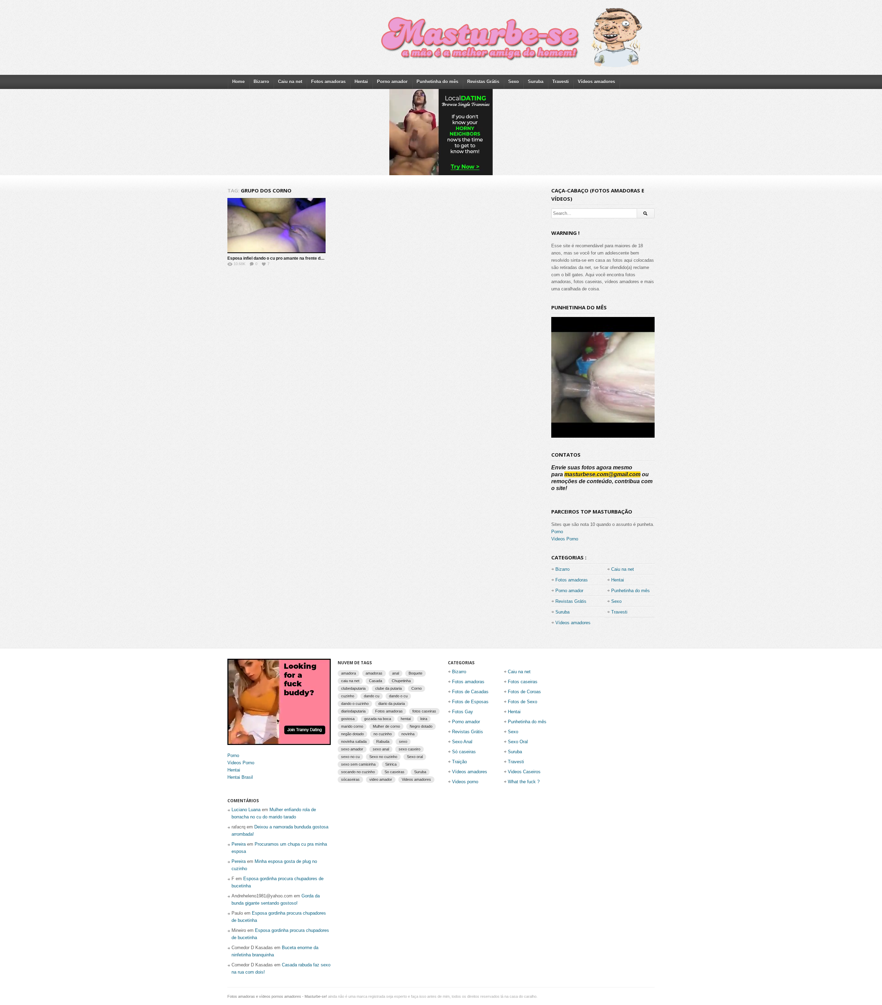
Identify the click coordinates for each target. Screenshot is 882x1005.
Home (238, 81)
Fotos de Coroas (524, 691)
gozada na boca (377, 719)
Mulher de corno (386, 726)
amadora (348, 673)
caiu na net (350, 681)
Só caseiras (464, 751)
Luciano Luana (246, 809)
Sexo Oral (518, 741)
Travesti (560, 81)
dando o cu (398, 696)
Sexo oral (415, 757)
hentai (406, 719)
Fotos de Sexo (522, 701)
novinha (407, 734)
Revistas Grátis (483, 81)
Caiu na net (290, 81)
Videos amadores (416, 779)
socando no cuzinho (358, 772)
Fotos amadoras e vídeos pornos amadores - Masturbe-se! (277, 996)
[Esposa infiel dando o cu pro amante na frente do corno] (276, 225)
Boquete (415, 673)
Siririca (391, 764)
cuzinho (347, 696)
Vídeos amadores (596, 81)
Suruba (535, 81)
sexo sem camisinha (358, 764)
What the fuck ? (524, 781)
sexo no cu (350, 757)
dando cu (371, 696)
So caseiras (394, 772)
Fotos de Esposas (470, 701)
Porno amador (392, 81)
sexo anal (381, 749)
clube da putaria (388, 688)
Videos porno (465, 781)
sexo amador (352, 749)
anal (395, 673)
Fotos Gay (462, 711)
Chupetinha (401, 681)
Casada (375, 681)
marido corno (352, 726)
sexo (403, 741)
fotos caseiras (424, 711)
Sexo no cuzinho (383, 757)
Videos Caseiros (524, 771)
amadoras (374, 673)
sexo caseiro (409, 749)
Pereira (239, 844)
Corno (416, 688)
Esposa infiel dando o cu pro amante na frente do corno (281, 258)
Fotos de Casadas (470, 691)
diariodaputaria (353, 711)
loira (423, 719)
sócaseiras (350, 779)
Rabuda (382, 741)
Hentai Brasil (240, 777)
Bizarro (261, 81)
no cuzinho (382, 734)
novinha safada (354, 741)
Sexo (513, 81)
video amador (380, 779)
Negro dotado (421, 726)
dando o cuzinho (355, 703)
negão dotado (352, 734)
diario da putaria (391, 703)
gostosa (348, 719)
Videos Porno (564, 538)
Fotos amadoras (328, 81)
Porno (557, 531)
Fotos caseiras (522, 681)
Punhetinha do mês (437, 81)
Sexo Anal (462, 741)
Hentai (361, 81)
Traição (459, 761)
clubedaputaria (353, 688)
